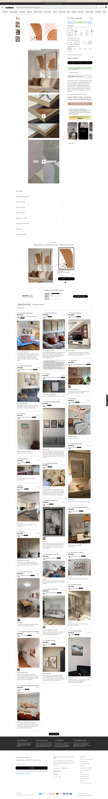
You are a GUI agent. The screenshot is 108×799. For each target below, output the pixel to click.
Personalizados (62, 11)
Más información (71, 143)
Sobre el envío (19, 229)
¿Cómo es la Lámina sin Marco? (22, 196)
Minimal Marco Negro (75, 34)
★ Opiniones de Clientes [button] (107, 400)
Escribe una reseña (80, 296)
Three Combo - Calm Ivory (51, 313)
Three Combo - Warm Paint (26, 571)
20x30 (69, 49)
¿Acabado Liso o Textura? (21, 218)
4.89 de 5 (31, 295)
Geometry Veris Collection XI (51, 500)
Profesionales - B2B (84, 776)
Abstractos (29, 11)
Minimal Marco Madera (86, 34)
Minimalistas (22, 11)
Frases (104, 11)
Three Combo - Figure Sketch (51, 589)
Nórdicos (74, 11)
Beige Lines (22, 531)
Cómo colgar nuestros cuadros (22, 223)
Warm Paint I (60, 271)
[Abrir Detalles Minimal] (83, 131)
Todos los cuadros (13, 11)
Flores (68, 11)
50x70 (85, 49)
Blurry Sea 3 (73, 398)
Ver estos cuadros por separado (80, 103)
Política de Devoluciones (85, 770)
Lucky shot (47, 373)
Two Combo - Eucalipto (50, 640)
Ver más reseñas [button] (54, 734)
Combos (6, 11)
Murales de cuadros (38, 11)
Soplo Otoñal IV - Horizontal (77, 552)
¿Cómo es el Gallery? (20, 212)
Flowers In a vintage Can (76, 313)
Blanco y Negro (47, 11)
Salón (78, 99)
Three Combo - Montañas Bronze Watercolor (29, 631)
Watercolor (83, 99)
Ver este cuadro (66, 278)
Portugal (90, 795)
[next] (94, 32)
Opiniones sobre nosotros (85, 783)
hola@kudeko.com (57, 771)
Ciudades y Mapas (89, 11)
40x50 (79, 49)
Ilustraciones (80, 11)
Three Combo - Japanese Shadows (52, 401)
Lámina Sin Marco (70, 34)
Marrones (76, 97)
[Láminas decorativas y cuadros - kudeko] (9, 7)
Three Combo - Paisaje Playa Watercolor (79, 507)
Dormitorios (70, 99)
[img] (27, 295)
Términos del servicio (84, 774)
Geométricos (98, 11)
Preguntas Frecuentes (85, 778)
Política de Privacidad (84, 763)
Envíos (81, 772)
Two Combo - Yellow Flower (51, 463)
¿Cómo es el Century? (20, 207)
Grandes (55, 11)
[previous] (66, 32)
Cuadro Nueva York (24, 458)
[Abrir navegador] (2, 7)
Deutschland (80, 795)
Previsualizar (80, 22)
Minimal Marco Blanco (81, 34)
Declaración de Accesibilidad (86, 768)
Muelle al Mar (74, 360)
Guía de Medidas (19, 191)
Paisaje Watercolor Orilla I (76, 443)
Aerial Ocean (22, 413)
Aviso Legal (82, 765)
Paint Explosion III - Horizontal (51, 554)
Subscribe (31, 768)
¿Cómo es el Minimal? (20, 202)
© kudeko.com (19, 793)
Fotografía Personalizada (76, 630)
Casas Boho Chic (87, 97)
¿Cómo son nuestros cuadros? (86, 759)
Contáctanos (83, 780)
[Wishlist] (102, 7)
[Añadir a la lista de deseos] (91, 19)
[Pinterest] (59, 777)
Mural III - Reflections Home (26, 365)
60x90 (90, 49)
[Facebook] (53, 777)
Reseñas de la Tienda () (38, 304)
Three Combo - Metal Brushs (26, 313)
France (85, 795)
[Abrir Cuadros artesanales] (72, 131)
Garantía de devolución (21, 234)
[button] (47, 293)
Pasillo (75, 99)
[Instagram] (56, 777)
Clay (21, 485)
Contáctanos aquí (79, 76)
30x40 (74, 49)
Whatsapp (55, 774)
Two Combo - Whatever (76, 584)
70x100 (69, 51)
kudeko (17, 14)
